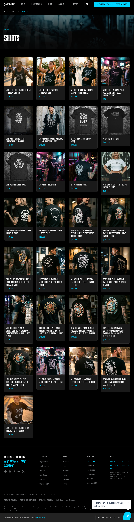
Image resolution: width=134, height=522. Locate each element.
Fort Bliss (43, 470)
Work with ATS (92, 483)
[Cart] (87, 4)
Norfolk (42, 479)
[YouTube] (19, 471)
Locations (36, 4)
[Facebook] (10, 471)
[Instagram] (5, 471)
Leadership (91, 474)
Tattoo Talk (91, 461)
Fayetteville (44, 461)
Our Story (90, 478)
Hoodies (66, 470)
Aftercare (90, 465)
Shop (50, 4)
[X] (23, 471)
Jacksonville (44, 466)
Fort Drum (43, 475)
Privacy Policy (46, 500)
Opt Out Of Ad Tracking (66, 500)
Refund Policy (10, 500)
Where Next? (44, 483)
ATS (6, 12)
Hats (64, 466)
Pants (65, 475)
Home (23, 4)
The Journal (91, 469)
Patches (66, 479)
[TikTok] (14, 471)
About (61, 4)
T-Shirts (66, 461)
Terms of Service (28, 500)
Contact (74, 4)
